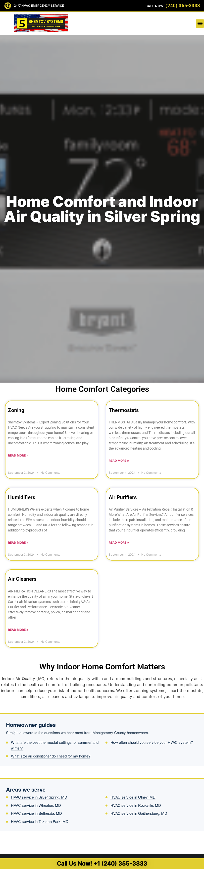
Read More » (18, 455)
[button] (200, 23)
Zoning (16, 410)
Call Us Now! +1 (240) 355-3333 (102, 863)
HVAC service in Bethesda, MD (36, 813)
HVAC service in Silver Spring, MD (39, 797)
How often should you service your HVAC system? (151, 742)
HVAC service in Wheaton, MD (36, 805)
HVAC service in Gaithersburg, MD (138, 813)
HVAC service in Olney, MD (132, 797)
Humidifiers (21, 497)
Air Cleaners (22, 579)
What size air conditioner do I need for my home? (50, 755)
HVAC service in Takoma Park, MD (39, 821)
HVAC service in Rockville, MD (135, 805)
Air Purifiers (123, 497)
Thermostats (124, 410)
